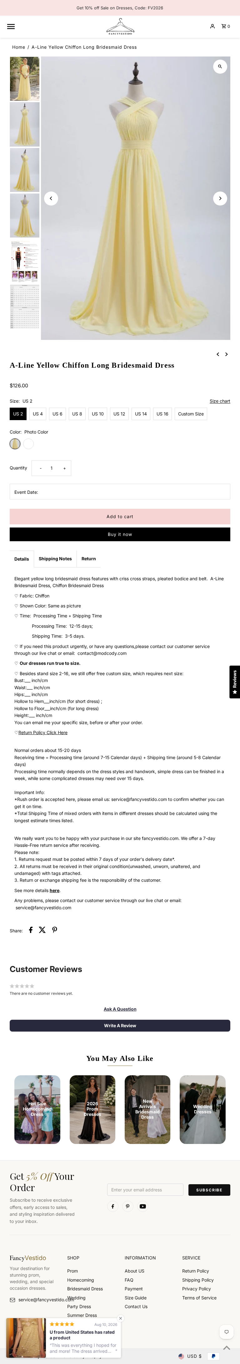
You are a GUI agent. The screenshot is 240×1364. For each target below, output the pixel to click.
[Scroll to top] (227, 1348)
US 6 (57, 413)
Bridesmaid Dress (85, 1288)
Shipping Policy (198, 1280)
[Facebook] (112, 1206)
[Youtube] (142, 1206)
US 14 (141, 413)
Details (21, 559)
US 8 (77, 413)
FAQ (129, 1280)
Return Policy (195, 1270)
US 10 (98, 413)
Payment (134, 1288)
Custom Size (191, 413)
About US (134, 1270)
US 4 (38, 413)
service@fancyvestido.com (38, 1299)
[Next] (220, 198)
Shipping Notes (55, 558)
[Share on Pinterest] (54, 931)
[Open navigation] (53, 26)
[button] (120, 1009)
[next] (226, 354)
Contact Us (136, 1306)
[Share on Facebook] (30, 931)
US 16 (162, 413)
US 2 (18, 413)
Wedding (76, 1297)
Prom (72, 1270)
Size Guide (136, 1297)
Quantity (18, 467)
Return (89, 558)
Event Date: (26, 492)
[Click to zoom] (220, 67)
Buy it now (120, 534)
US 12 (119, 413)
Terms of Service (199, 1297)
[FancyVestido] (120, 26)
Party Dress (79, 1306)
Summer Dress (82, 1315)
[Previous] (51, 198)
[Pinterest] (127, 1206)
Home (18, 47)
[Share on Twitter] (42, 931)
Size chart (220, 401)
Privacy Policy (196, 1288)
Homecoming (80, 1280)
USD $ (194, 1356)
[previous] (218, 354)
